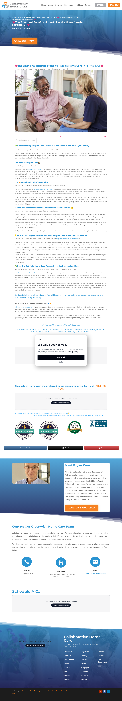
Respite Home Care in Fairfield (46, 17)
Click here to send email (95, 573)
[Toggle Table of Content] (32, 140)
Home (43, 5)
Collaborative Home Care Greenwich (23, 17)
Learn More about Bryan (82, 507)
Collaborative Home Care (82, 639)
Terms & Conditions (58, 691)
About (50, 5)
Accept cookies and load (61, 402)
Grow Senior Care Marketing (31, 691)
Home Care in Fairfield (61, 69)
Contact (88, 5)
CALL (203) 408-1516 (25, 41)
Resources (68, 5)
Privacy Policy (46, 691)
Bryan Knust (18, 28)
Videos (80, 5)
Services (58, 5)
